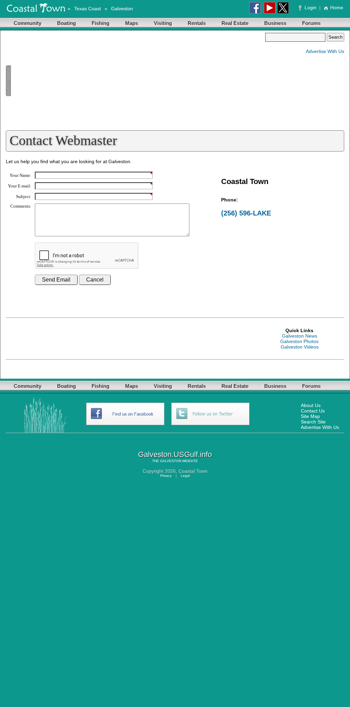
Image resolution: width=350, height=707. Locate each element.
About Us (311, 405)
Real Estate (234, 23)
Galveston (122, 8)
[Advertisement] (135, 81)
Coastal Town (192, 471)
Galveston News (299, 336)
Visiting (163, 23)
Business (275, 23)
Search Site (313, 421)
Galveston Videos (300, 347)
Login (310, 7)
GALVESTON (170, 461)
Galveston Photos (299, 341)
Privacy (166, 475)
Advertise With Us (325, 51)
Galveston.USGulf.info (175, 454)
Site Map (310, 416)
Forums (311, 23)
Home (336, 7)
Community (27, 23)
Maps (131, 23)
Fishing (100, 23)
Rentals (197, 23)
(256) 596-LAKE (246, 213)
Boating (66, 23)
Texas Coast (87, 8)
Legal (185, 475)
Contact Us (313, 411)
